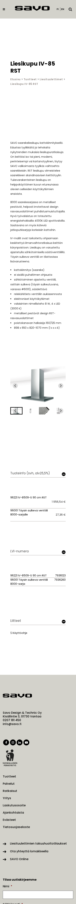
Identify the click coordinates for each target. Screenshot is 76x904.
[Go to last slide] (15, 385)
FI (58, 9)
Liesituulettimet (51, 79)
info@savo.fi (12, 724)
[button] (30, 410)
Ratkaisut (10, 791)
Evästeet (9, 820)
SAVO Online (19, 859)
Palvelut (9, 784)
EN (62, 9)
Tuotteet (30, 79)
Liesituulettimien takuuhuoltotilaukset (38, 843)
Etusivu (15, 79)
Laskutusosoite (14, 805)
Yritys (7, 798)
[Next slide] (60, 385)
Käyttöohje (20, 633)
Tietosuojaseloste (16, 827)
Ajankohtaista (13, 813)
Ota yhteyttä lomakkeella (29, 851)
